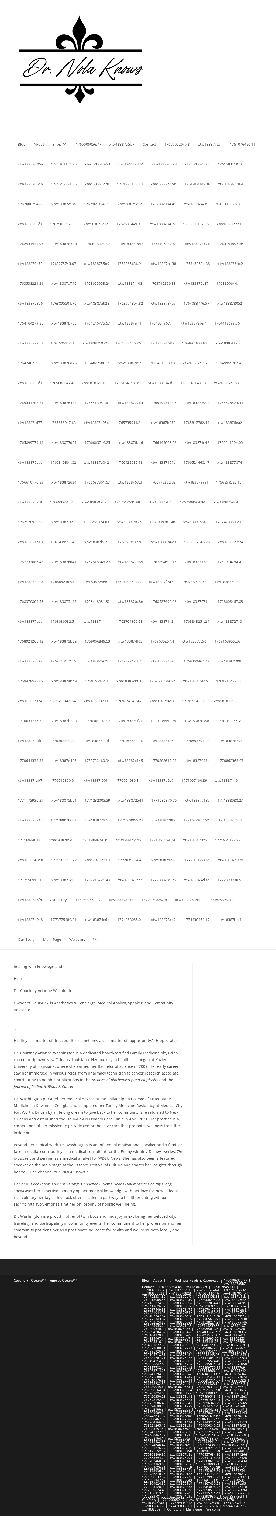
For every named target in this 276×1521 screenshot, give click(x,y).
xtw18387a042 (236, 1374)
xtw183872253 (234, 1338)
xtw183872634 (181, 1380)
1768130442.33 (206, 1409)
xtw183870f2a (235, 1448)
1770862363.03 (153, 1464)
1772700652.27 (172, 1499)
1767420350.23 (153, 1396)
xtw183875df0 (180, 1296)
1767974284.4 (207, 1406)
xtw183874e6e (153, 1506)
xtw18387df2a (180, 1393)
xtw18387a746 (236, 1322)
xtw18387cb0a (179, 1438)
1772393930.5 (207, 1496)
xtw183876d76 (235, 1345)
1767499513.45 (208, 1396)
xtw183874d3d (181, 1496)
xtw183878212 (236, 1474)
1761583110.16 (207, 1293)
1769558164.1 (153, 1438)
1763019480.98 (208, 1312)
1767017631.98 (206, 1387)
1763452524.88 (153, 1322)
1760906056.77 (235, 1280)
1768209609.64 (153, 1412)
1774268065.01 (180, 1506)
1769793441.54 (207, 1441)
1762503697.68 (207, 1306)
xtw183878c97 (233, 1428)
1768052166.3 (153, 1409)
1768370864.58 (208, 1412)
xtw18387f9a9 (233, 1409)
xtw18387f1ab (180, 1345)
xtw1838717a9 (181, 1406)
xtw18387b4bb (235, 1296)
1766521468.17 (208, 1377)
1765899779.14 (208, 1367)
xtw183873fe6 (235, 1390)
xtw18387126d (236, 1454)
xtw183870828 (153, 1293)
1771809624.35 (153, 1483)
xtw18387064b (234, 1293)
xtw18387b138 (236, 1319)
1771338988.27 (208, 1474)
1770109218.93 (208, 1448)
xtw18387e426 (236, 1457)
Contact (148, 1287)
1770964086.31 (153, 1467)
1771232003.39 (208, 1470)
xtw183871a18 (181, 1396)
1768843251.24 (208, 1422)
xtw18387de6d (208, 1290)
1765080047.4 (207, 1351)
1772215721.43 (208, 1493)
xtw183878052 (236, 1332)
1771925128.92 (153, 1486)
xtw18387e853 (235, 1354)
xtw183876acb (233, 1438)
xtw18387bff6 (233, 1387)
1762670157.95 (208, 1309)
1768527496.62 (208, 1416)
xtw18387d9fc (235, 1451)
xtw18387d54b (181, 1312)
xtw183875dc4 (181, 1390)
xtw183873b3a (181, 1425)
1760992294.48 (170, 1287)
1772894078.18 (227, 1499)
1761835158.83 (207, 1296)
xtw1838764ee (181, 1358)
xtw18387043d (236, 1461)
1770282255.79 (208, 1451)
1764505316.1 (153, 1341)
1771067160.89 (208, 1467)
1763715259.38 (207, 1325)
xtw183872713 (236, 1422)
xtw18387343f (180, 1354)
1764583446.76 (206, 1341)
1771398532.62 (153, 1477)
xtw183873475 (181, 1309)
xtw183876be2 (181, 1322)
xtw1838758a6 (179, 1329)
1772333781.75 (153, 1496)
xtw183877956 (233, 1445)
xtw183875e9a (181, 1303)
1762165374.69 (153, 1303)
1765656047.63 (153, 1364)
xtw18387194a (181, 1377)
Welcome (213, 1509)
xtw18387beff (152, 1509)
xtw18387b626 (181, 1432)
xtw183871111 (236, 1419)
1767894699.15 (153, 1406)
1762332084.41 (208, 1303)
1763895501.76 (206, 1329)
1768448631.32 (153, 1416)
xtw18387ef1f (235, 1335)
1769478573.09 (207, 1435)
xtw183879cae (181, 1374)
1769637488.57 (206, 1438)
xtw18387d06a (153, 1290)
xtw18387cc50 (179, 1428)
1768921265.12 (153, 1425)
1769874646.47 (153, 1445)
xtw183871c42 (235, 1370)
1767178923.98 (208, 1390)
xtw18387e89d (236, 1490)
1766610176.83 (153, 1380)
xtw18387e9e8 (208, 1503)
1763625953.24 (153, 1325)
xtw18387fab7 (180, 1464)
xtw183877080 (181, 1412)
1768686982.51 (208, 1419)
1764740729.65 (207, 1345)
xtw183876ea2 (181, 1367)
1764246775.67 (208, 1335)
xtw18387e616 (233, 1351)
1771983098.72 (208, 1486)
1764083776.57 (208, 1332)
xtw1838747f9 (235, 1303)
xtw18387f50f (234, 1464)
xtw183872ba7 (179, 1338)
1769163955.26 (206, 1428)
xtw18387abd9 (235, 1435)
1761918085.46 (153, 1299)
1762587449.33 (153, 1309)
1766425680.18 (153, 1377)
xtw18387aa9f (180, 1383)
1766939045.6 (153, 1387)
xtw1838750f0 (180, 1351)
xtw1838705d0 (234, 1480)
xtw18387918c (181, 1474)
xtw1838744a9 (181, 1299)
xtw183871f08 (180, 1325)
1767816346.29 (208, 1403)
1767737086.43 (153, 1403)
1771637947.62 (153, 1480)
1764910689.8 (207, 1348)
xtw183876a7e (235, 1306)
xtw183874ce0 (236, 1432)
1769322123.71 (208, 1432)
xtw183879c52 (235, 1316)
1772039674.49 (153, 1490)
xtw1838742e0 (234, 1406)
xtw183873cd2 (208, 1506)
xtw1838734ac (181, 1332)
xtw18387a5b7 (235, 1283)
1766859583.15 (207, 1383)
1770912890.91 (207, 1464)
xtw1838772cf (196, 1287)
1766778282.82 (153, 1383)
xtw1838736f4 (233, 1496)
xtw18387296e (179, 1409)
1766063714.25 (153, 1370)
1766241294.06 (153, 1374)
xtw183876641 (181, 1403)
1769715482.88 (153, 1441)
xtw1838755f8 (234, 1393)
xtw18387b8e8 (236, 1396)
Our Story (149, 1499)
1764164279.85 (153, 1335)
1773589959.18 (180, 1503)
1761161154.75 (180, 1290)
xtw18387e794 (181, 1457)
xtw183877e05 (181, 1493)
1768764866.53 (153, 1422)
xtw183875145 (236, 1412)
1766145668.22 (207, 1370)
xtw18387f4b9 (180, 1445)
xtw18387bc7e (181, 1316)
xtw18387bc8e (181, 1416)
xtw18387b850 (236, 1364)
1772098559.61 (208, 1490)
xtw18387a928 (234, 1329)
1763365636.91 (208, 1319)
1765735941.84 (208, 1364)
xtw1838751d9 (181, 1483)
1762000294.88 (208, 1299)
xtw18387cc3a (235, 1299)
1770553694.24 (153, 1457)
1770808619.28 (208, 1461)
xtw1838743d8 (181, 1486)
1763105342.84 (153, 1316)
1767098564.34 (153, 1390)
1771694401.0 (207, 1480)
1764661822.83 (153, 1345)
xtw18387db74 (236, 1399)
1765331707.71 (153, 1358)
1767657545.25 (208, 1399)
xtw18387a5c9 (181, 1467)
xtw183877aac (181, 1419)
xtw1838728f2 (235, 1477)
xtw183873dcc (200, 1499)
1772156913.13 (153, 1493)
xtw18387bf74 (180, 1441)
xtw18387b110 (236, 1486)
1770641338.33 (208, 1457)
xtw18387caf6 (235, 1483)
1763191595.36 (208, 1316)
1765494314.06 (153, 1361)
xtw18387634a (153, 1503)
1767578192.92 (153, 1399)
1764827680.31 (153, 1348)
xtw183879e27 (181, 1348)
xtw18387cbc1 (235, 1309)
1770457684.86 (208, 1454)
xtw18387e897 (234, 1348)
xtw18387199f (180, 1435)
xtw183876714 (236, 1416)
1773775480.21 (235, 1503)
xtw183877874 (236, 1377)
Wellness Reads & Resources (196, 1280)
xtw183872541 (236, 1470)
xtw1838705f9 (180, 1306)
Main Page (194, 1509)
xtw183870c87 (235, 1325)
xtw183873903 (181, 1361)
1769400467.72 (153, 1435)
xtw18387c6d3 (181, 1480)
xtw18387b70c (181, 1335)
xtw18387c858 (181, 1451)
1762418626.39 (153, 1306)
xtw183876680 (234, 1341)
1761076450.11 (223, 1287)
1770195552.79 (153, 1451)
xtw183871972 (179, 1341)
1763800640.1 (153, 1329)
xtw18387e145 (181, 1461)
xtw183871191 (236, 1467)
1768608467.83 (153, 1419)
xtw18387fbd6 (180, 1370)
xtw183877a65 (236, 1403)
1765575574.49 (208, 1361)
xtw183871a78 (181, 1490)
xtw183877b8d (181, 1454)
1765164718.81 (153, 1354)
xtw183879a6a (179, 1387)
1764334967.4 (153, 1338)
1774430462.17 (235, 1506)
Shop (170, 1281)
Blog (145, 1280)
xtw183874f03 (235, 1425)
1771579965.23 (208, 1477)
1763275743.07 (153, 1319)
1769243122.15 (153, 1432)
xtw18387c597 (236, 1312)
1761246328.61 (235, 1290)
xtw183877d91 (236, 1367)
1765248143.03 (207, 1354)
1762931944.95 (153, 1312)
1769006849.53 (208, 1425)
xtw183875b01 (181, 1470)
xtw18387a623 (181, 1399)
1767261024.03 (153, 1393)
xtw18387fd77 (235, 1361)
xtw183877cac (235, 1493)
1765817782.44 (153, 1367)
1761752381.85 (153, 1296)
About (157, 1280)
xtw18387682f (235, 1380)
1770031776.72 (153, 1448)
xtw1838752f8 (234, 1383)
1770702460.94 (153, 1461)
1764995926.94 (153, 1351)
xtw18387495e (181, 1364)
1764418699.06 (206, 1338)
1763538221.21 (208, 1322)
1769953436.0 (207, 1445)
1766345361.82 (208, 1374)
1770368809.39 (153, 1454)
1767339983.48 (207, 1393)
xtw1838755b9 (181, 1319)
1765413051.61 (208, 1358)
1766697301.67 (208, 1380)
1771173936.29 (153, 1470)
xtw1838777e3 (236, 1358)
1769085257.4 (153, 1428)
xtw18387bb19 (181, 1448)
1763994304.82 (153, 1332)
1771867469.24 (208, 1483)
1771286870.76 (153, 1474)
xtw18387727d (181, 1477)
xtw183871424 (181, 1422)
